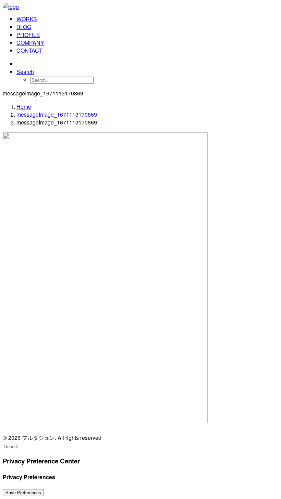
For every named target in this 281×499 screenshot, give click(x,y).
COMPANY (30, 43)
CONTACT (29, 50)
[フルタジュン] (140, 6)
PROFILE (28, 35)
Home (23, 106)
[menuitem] (147, 19)
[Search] (34, 446)
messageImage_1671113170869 (56, 114)
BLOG (23, 27)
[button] (25, 72)
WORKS (26, 19)
